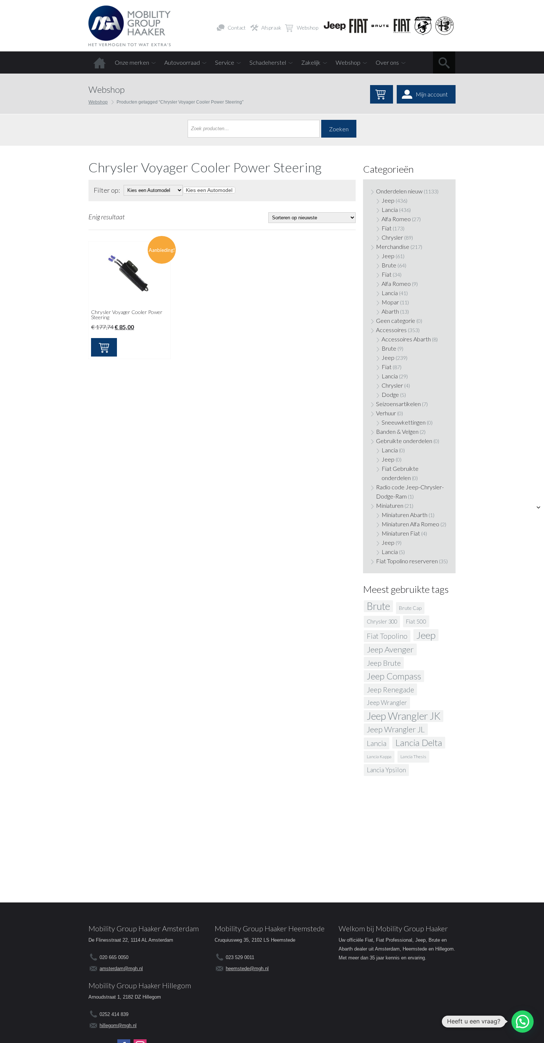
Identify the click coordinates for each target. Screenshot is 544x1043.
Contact (237, 27)
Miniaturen (389, 505)
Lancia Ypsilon (386, 770)
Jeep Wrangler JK (403, 716)
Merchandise (392, 246)
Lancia (390, 209)
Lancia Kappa (379, 756)
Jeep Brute (384, 662)
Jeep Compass (394, 676)
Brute (389, 265)
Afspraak (271, 27)
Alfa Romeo (396, 218)
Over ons (387, 62)
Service (224, 62)
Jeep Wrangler (387, 702)
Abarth (390, 311)
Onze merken (132, 62)
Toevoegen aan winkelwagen (104, 347)
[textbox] (209, 190)
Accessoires (391, 329)
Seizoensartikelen (398, 403)
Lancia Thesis (413, 756)
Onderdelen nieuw (399, 191)
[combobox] (209, 190)
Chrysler (392, 237)
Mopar (390, 302)
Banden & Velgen (397, 431)
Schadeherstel (267, 62)
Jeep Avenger (390, 649)
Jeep (388, 200)
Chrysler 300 (382, 621)
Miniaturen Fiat (401, 533)
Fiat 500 (416, 621)
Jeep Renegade (390, 689)
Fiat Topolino (387, 636)
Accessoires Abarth (406, 338)
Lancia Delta (418, 742)
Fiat (387, 228)
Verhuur (386, 412)
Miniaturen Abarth (404, 514)
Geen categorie (395, 320)
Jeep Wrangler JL (396, 729)
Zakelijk (310, 62)
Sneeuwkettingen (404, 422)
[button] (522, 1021)
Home (99, 62)
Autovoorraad (182, 62)
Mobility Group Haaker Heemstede (270, 928)
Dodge (390, 394)
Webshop (307, 27)
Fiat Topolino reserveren (407, 560)
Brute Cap (410, 608)
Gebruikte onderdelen (404, 440)
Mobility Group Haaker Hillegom (139, 985)
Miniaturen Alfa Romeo (410, 523)
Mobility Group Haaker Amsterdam (143, 928)
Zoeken (339, 128)
